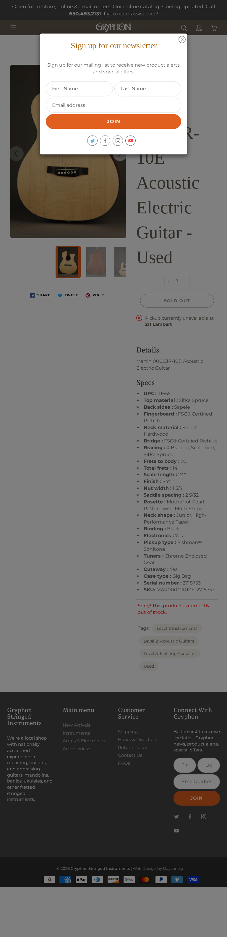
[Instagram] (118, 141)
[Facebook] (105, 141)
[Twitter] (92, 141)
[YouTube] (130, 141)
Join (113, 121)
